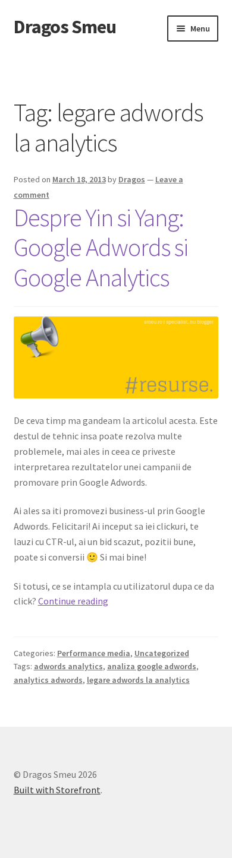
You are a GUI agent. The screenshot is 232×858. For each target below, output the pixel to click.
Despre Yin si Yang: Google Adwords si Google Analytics (101, 247)
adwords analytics (68, 666)
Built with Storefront (57, 790)
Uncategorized (161, 653)
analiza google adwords (151, 666)
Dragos (131, 179)
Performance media (93, 653)
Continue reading (73, 601)
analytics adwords (48, 680)
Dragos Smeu (65, 27)
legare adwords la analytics (138, 680)
